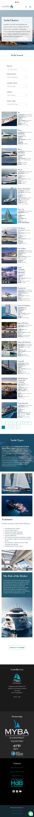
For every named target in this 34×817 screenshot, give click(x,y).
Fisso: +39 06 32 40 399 (17, 767)
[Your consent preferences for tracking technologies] (31, 814)
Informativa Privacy (17, 810)
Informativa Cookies (17, 813)
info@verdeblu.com (17, 775)
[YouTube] (20, 791)
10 (11, 427)
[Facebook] (13, 791)
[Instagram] (17, 791)
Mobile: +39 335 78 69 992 (17, 771)
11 (14, 427)
